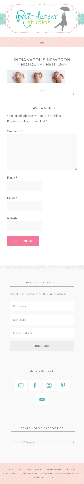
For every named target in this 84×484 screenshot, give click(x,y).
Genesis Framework (66, 473)
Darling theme (44, 469)
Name (12, 177)
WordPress (36, 477)
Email (12, 198)
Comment (15, 131)
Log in (50, 477)
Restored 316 (66, 469)
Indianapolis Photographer (42, 18)
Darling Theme (38, 473)
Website (12, 218)
